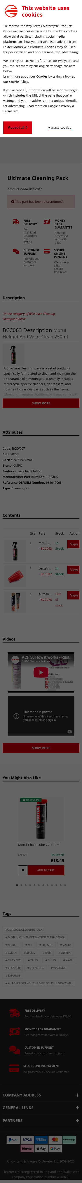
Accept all (16, 127)
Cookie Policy (18, 82)
